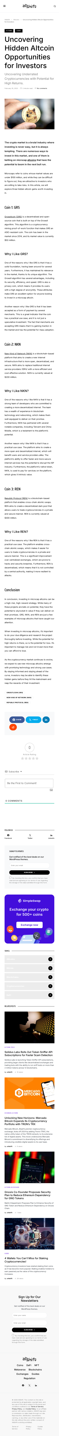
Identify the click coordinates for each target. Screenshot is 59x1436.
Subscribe (28, 872)
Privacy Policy (17, 1409)
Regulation (29, 1378)
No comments (42, 88)
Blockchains (15, 1187)
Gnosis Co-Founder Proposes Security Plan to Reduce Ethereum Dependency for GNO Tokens (28, 1195)
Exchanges (8, 1113)
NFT (36, 1365)
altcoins (31, 160)
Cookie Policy (31, 1409)
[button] (4, 6)
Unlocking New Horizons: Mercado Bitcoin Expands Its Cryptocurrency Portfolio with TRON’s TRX (26, 1121)
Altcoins (16, 20)
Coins (20, 1365)
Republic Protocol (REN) (16, 498)
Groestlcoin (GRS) (13, 217)
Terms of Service (37, 1406)
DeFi (28, 1365)
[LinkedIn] (35, 1386)
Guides (19, 31)
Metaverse (19, 1369)
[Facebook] (23, 1386)
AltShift (7, 20)
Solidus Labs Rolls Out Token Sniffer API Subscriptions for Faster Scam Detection (29, 1053)
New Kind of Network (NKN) (18, 353)
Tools (13, 1047)
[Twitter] (29, 1386)
